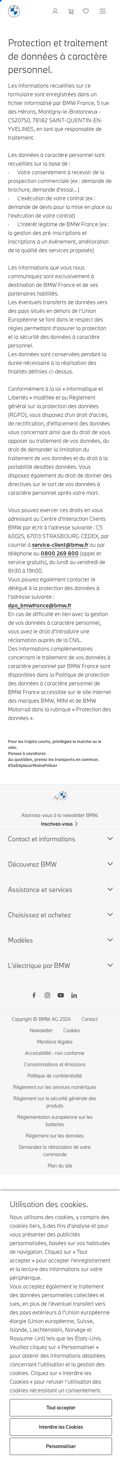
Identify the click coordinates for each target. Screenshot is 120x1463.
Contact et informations (41, 839)
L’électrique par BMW (39, 965)
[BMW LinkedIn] (74, 996)
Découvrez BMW (32, 864)
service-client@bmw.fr (60, 544)
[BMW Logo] (14, 11)
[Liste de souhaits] (86, 11)
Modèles (20, 940)
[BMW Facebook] (34, 996)
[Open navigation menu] (103, 11)
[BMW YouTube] (60, 996)
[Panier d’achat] (71, 11)
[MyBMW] (56, 11)
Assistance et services (40, 889)
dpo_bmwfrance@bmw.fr (39, 605)
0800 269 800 (60, 553)
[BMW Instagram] (47, 996)
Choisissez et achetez (39, 915)
